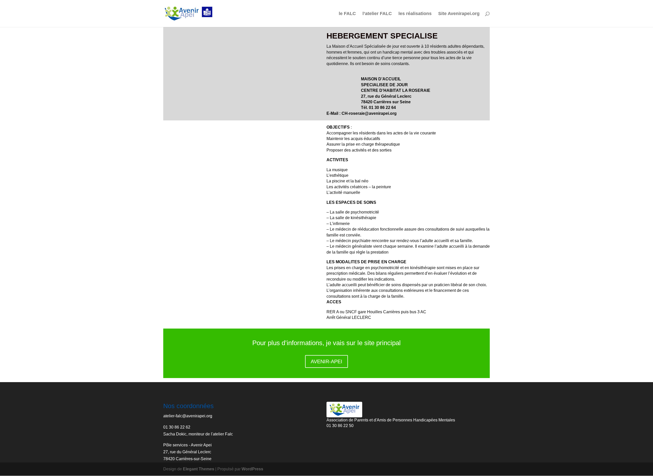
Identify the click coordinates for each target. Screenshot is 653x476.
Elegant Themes (198, 469)
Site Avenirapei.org (459, 14)
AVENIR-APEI (326, 361)
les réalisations (415, 14)
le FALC (347, 14)
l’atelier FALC (377, 14)
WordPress (252, 469)
